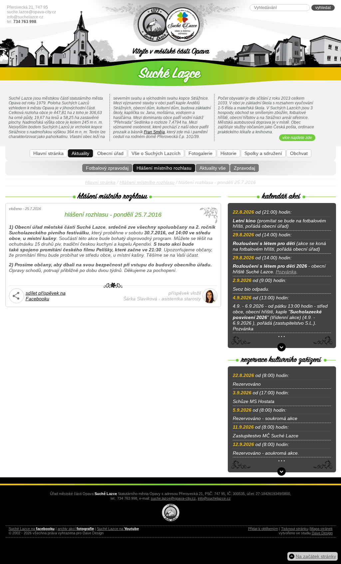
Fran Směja (154, 132)
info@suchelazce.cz (25, 17)
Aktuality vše (212, 168)
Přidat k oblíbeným (263, 529)
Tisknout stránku (294, 529)
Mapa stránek (321, 529)
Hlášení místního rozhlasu (164, 168)
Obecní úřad (110, 153)
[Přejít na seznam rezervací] (281, 471)
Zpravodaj (244, 168)
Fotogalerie (200, 153)
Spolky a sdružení (263, 153)
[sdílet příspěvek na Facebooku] (16, 301)
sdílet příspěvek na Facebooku (46, 295)
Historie (228, 153)
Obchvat (299, 153)
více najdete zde (297, 137)
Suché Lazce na (32, 529)
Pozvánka (286, 271)
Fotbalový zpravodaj (107, 168)
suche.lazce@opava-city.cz (31, 12)
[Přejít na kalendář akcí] (281, 347)
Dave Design (322, 533)
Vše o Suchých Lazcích (156, 153)
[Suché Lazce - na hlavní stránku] (170, 25)
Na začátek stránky (316, 556)
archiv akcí (76, 529)
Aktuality (80, 153)
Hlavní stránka (48, 153)
